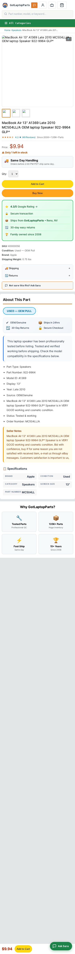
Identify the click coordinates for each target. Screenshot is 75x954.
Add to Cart (37, 183)
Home (7, 30)
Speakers (16, 30)
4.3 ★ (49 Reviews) (25, 137)
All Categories (20, 23)
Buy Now (37, 193)
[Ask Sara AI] (34, 5)
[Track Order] (52, 5)
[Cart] (62, 5)
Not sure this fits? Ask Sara (25, 285)
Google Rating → (24, 206)
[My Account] (43, 5)
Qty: (4, 173)
